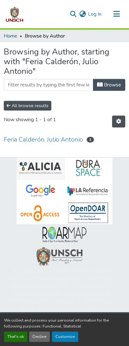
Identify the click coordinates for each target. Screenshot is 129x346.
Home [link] (10, 36)
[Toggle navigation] (116, 14)
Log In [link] (94, 14)
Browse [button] (112, 84)
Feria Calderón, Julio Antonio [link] (43, 139)
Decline (39, 336)
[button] (14, 14)
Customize (65, 336)
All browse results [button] (29, 106)
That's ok (16, 336)
